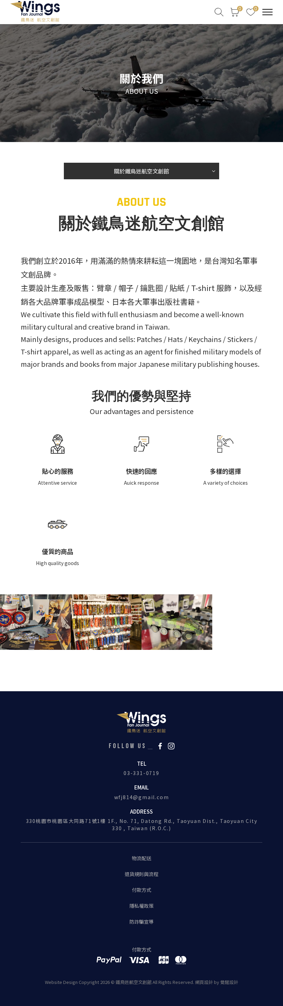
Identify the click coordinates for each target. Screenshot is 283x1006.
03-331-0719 (141, 772)
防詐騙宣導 (141, 921)
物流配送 (141, 858)
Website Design (62, 982)
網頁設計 (204, 982)
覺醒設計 (229, 982)
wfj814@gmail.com (141, 797)
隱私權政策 (141, 905)
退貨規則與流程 (141, 874)
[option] (141, 83)
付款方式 (141, 889)
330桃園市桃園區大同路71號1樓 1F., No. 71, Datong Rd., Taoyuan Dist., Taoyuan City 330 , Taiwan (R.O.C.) (141, 824)
